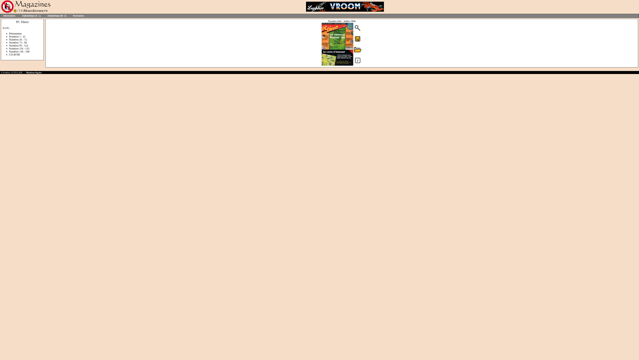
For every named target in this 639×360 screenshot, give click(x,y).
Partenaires (78, 16)
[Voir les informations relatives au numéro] (357, 63)
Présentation (15, 33)
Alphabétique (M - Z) (56, 16)
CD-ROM (14, 54)
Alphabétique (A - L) (31, 16)
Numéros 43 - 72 (18, 39)
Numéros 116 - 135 (19, 48)
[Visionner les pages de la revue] (337, 64)
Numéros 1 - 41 (17, 36)
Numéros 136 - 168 (19, 51)
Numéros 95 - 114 (18, 45)
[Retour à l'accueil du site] (25, 12)
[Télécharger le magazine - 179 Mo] (357, 41)
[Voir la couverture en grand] (357, 30)
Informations (9, 16)
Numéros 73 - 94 (18, 42)
